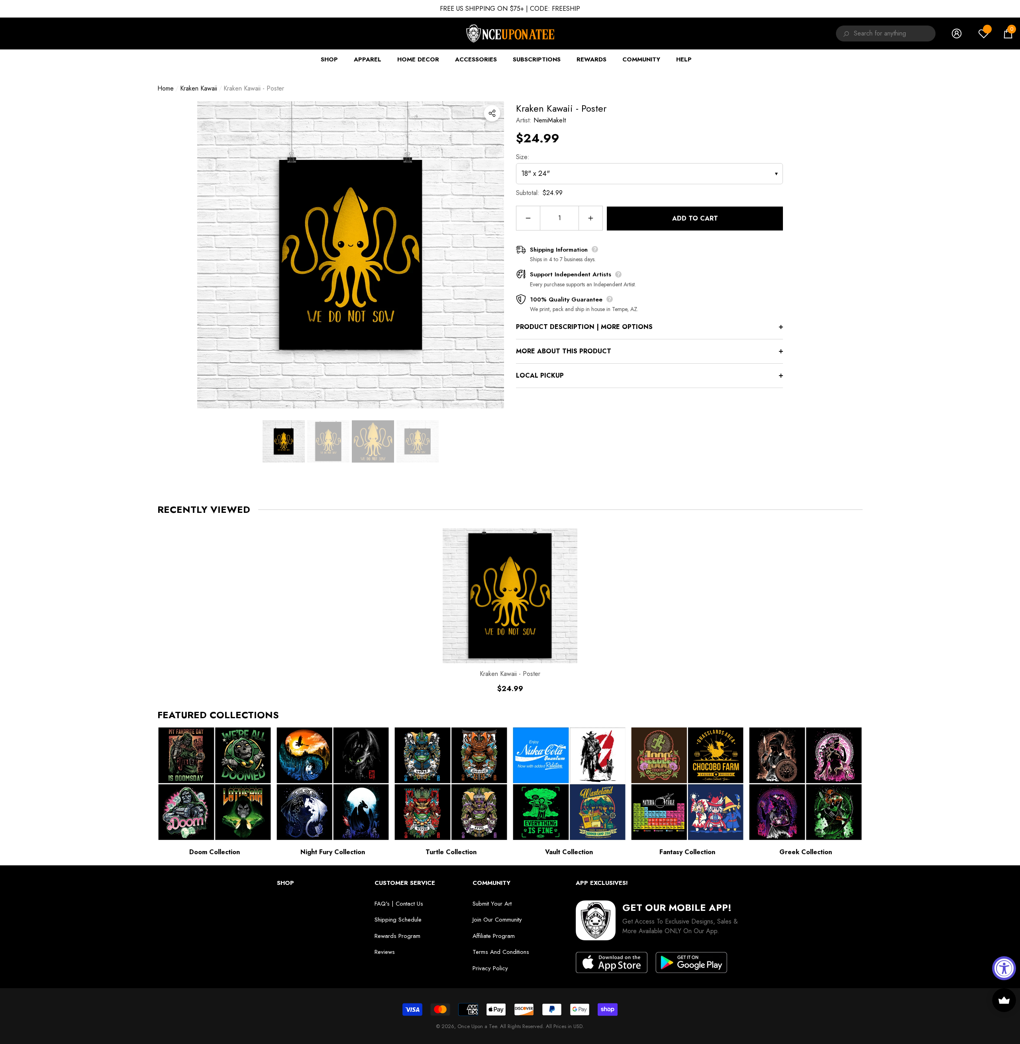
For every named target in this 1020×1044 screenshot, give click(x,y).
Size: (523, 157)
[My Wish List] (984, 33)
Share (492, 113)
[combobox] (895, 33)
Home (165, 88)
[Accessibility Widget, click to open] (1004, 968)
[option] (350, 254)
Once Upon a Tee (477, 1026)
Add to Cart (695, 218)
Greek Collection (805, 852)
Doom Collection (214, 852)
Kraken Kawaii (198, 88)
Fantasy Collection (687, 852)
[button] (1008, 33)
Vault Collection (569, 852)
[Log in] (957, 33)
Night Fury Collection (332, 852)
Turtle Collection (451, 852)
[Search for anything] (845, 33)
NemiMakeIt (550, 120)
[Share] (492, 113)
